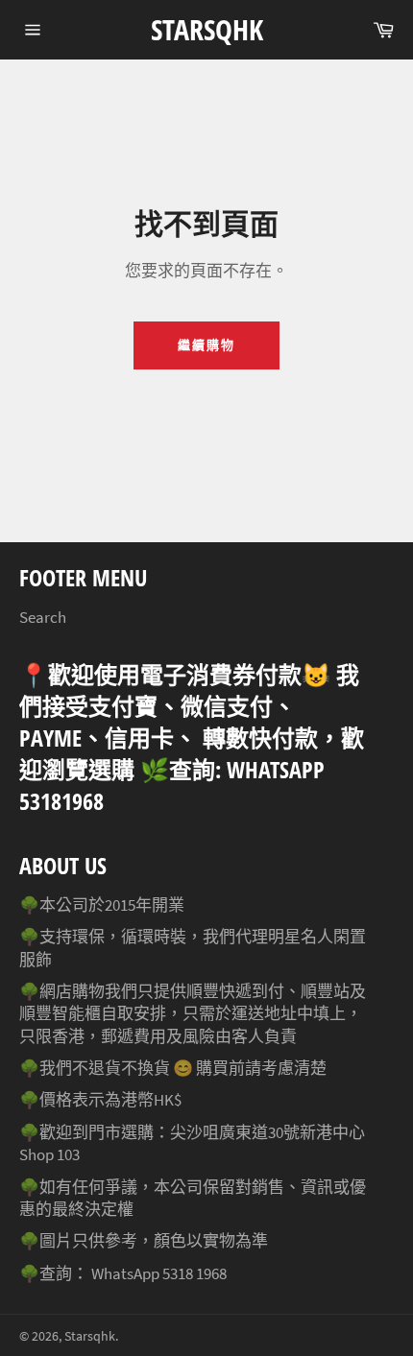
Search (42, 617)
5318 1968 (194, 1273)
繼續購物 (206, 345)
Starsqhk (207, 29)
